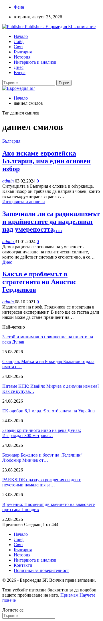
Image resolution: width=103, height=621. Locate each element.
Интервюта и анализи (35, 62)
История (22, 57)
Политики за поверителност (41, 570)
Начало (21, 36)
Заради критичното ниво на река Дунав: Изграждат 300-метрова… (41, 433)
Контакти (23, 565)
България (23, 51)
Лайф (19, 41)
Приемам (69, 595)
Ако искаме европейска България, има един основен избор (46, 161)
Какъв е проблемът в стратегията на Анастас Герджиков (39, 281)
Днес (18, 67)
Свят (18, 46)
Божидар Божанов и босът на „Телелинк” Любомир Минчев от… (42, 458)
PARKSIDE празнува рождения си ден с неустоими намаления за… (41, 482)
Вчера (19, 72)
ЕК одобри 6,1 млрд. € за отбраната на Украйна (48, 410)
